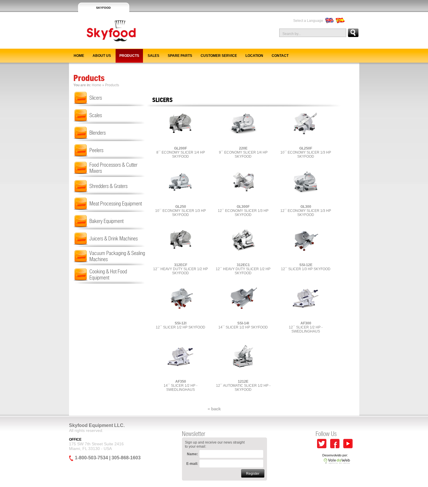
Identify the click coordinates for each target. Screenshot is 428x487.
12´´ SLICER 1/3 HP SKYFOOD (305, 267)
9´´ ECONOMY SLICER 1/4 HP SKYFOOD (243, 152)
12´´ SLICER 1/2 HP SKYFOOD (180, 325)
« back (214, 408)
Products (129, 56)
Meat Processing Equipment (115, 204)
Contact (280, 56)
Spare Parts (180, 56)
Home (79, 56)
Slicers (95, 98)
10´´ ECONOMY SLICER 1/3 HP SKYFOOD (305, 152)
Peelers (96, 150)
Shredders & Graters (108, 186)
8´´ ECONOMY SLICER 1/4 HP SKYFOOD (180, 152)
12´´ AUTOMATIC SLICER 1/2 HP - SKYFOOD (243, 385)
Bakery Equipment (106, 221)
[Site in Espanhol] (340, 21)
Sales (153, 56)
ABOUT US (102, 56)
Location (254, 56)
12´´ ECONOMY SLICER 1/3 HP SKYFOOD (243, 211)
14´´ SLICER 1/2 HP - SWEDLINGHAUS (180, 385)
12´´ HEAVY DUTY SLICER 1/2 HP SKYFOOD (180, 269)
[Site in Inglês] (329, 21)
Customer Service (219, 56)
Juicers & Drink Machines (113, 238)
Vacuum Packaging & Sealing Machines (117, 256)
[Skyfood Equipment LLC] (103, 46)
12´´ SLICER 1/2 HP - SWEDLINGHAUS (306, 327)
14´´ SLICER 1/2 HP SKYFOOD (243, 325)
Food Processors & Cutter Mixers (113, 168)
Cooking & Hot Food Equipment (108, 274)
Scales (95, 115)
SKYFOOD (103, 7)
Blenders (97, 133)
